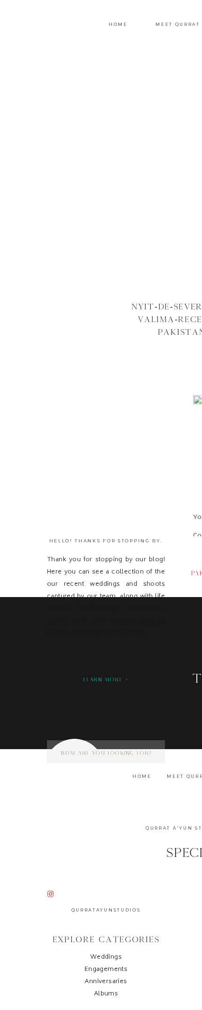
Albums (106, 994)
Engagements (106, 969)
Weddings (106, 957)
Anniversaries (106, 982)
